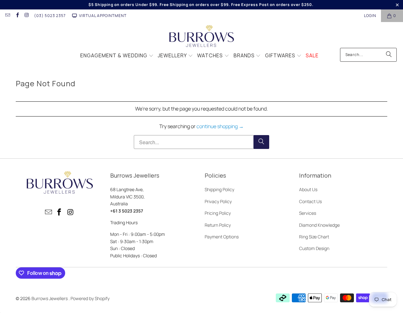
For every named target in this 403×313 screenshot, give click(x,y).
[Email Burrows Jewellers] (7, 15)
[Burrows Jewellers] (201, 36)
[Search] (389, 55)
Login (370, 15)
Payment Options (222, 237)
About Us (308, 189)
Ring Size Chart (314, 237)
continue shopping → (220, 126)
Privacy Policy (218, 201)
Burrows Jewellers (50, 298)
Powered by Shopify (90, 298)
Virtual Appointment (103, 15)
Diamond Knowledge (319, 225)
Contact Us (310, 201)
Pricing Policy (218, 213)
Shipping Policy (219, 189)
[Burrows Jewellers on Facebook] (17, 15)
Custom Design (314, 248)
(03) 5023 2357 (50, 15)
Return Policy (218, 225)
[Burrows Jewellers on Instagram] (26, 15)
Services (307, 213)
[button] (117, 56)
